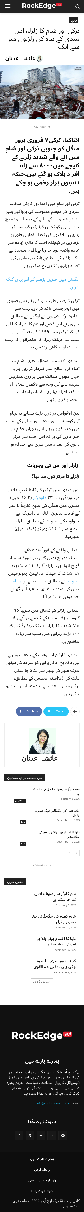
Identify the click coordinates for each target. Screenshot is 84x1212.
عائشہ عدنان (20, 58)
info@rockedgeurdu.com (54, 1103)
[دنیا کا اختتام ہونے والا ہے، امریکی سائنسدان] (15, 838)
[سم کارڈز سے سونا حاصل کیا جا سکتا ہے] (15, 795)
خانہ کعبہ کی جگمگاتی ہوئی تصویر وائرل (57, 812)
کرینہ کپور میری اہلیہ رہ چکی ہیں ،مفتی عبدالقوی (55, 964)
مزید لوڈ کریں (40, 982)
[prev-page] (69, 853)
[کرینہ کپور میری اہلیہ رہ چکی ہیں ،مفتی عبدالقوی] (15, 966)
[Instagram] (41, 1135)
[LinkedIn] (51, 1135)
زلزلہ (17, 581)
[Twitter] (30, 1135)
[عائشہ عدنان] (40, 58)
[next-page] (77, 853)
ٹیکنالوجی (20, 801)
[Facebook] (19, 1135)
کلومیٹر (39, 497)
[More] (75, 711)
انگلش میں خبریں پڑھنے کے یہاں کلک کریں (43, 283)
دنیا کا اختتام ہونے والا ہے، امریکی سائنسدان (59, 834)
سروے (73, 581)
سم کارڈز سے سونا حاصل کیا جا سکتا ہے (56, 791)
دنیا (73, 20)
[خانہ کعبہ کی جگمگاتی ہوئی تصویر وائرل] (15, 816)
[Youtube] (62, 1135)
